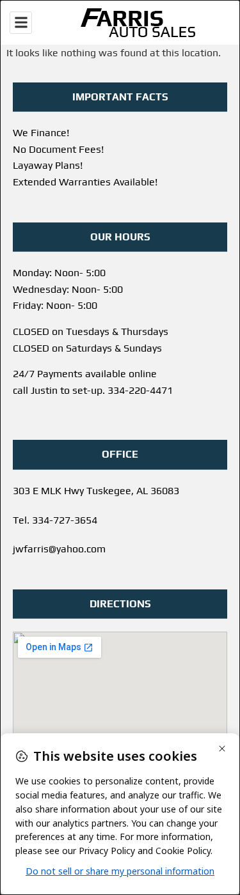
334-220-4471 (140, 390)
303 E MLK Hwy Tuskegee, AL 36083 (96, 491)
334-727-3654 (64, 520)
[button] (21, 23)
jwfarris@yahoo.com (59, 549)
